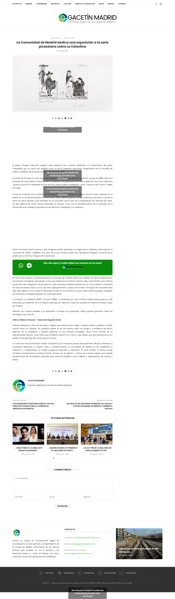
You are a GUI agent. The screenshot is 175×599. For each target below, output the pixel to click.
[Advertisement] (62, 229)
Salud (101, 4)
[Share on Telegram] (65, 118)
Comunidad (41, 4)
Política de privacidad (104, 583)
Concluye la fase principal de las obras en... (139, 550)
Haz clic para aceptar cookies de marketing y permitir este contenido (62, 127)
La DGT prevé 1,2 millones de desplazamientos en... (98, 449)
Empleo (111, 4)
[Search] (156, 4)
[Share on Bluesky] (71, 118)
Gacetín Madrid (36, 380)
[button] (16, 441)
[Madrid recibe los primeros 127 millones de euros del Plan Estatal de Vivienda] (62, 434)
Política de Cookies (124, 583)
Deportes (55, 4)
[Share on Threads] (68, 118)
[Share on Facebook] (53, 118)
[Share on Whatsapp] (62, 118)
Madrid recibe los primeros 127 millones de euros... (63, 449)
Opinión (122, 4)
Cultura (67, 4)
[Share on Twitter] (56, 118)
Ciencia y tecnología (85, 4)
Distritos (17, 4)
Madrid (28, 4)
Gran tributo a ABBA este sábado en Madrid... (29, 449)
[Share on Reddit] (59, 118)
